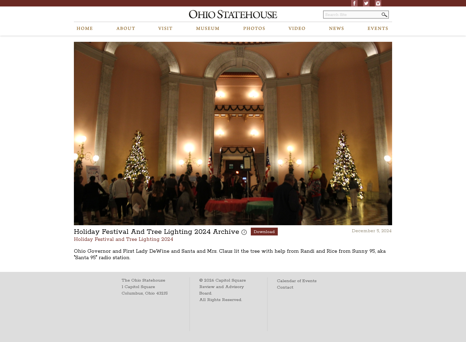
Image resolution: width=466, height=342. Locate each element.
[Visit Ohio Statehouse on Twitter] (366, 3)
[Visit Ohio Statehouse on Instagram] (378, 3)
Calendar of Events (297, 281)
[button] (384, 14)
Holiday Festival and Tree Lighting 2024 (123, 239)
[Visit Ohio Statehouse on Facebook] (354, 3)
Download (264, 232)
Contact (285, 287)
